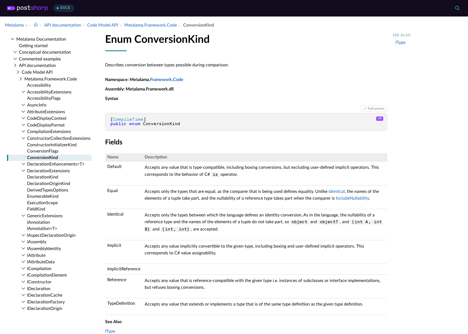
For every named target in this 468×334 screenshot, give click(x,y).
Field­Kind (36, 209)
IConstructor (39, 282)
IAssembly (36, 242)
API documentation (37, 65)
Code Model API (37, 72)
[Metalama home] (27, 8)
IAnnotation (38, 222)
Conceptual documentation (45, 52)
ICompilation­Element (47, 275)
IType (110, 331)
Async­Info (36, 105)
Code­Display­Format (46, 125)
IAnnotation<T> (42, 228)
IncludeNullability (352, 198)
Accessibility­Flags (44, 98)
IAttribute (36, 255)
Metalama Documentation (41, 39)
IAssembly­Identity (44, 249)
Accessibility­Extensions (49, 92)
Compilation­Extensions (49, 131)
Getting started (33, 46)
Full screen (376, 108)
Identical (337, 191)
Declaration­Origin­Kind (48, 183)
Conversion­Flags (42, 151)
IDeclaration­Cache (44, 295)
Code (178, 79)
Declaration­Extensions (48, 171)
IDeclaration (38, 289)
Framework (161, 79)
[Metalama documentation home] (36, 25)
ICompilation (39, 269)
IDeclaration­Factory (46, 302)
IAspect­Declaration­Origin (51, 235)
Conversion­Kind (42, 157)
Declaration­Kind (42, 177)
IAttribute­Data (41, 262)
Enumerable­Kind (42, 196)
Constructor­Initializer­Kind (52, 145)
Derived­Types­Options (47, 190)
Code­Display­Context (47, 118)
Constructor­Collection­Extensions (58, 138)
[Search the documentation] (457, 8)
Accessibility (39, 85)
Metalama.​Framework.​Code (50, 79)
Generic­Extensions (45, 216)
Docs (65, 8)
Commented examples (40, 59)
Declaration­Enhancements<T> (55, 164)
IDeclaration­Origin (44, 308)
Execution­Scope (42, 203)
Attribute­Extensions (46, 112)
